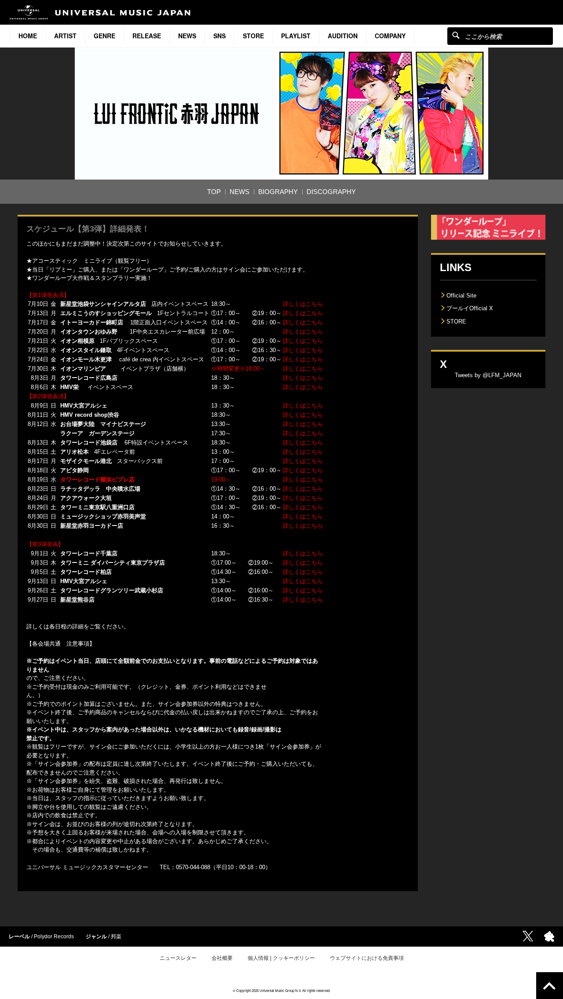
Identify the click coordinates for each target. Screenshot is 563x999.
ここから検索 (456, 35)
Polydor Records (54, 936)
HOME (27, 35)
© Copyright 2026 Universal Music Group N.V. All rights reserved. (281, 990)
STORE (253, 35)
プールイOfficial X (469, 308)
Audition (343, 35)
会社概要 (222, 958)
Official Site (461, 295)
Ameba (549, 936)
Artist (65, 35)
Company (390, 35)
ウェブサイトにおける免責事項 (367, 958)
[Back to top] (549, 985)
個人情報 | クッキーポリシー (281, 958)
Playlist (296, 35)
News (187, 35)
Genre (104, 35)
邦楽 (116, 936)
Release (146, 35)
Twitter (528, 936)
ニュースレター (178, 958)
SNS (219, 35)
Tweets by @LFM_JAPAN (488, 375)
